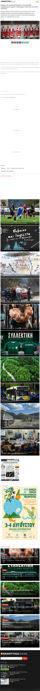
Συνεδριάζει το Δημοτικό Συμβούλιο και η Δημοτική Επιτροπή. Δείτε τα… (15, 453)
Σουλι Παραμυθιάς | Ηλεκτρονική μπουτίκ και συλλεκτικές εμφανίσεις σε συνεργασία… (17, 354)
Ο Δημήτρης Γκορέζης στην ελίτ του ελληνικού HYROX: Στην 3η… (14, 328)
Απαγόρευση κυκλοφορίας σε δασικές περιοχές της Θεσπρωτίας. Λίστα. (15, 380)
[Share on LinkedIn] (17, 42)
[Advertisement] (20, 54)
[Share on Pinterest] (20, 42)
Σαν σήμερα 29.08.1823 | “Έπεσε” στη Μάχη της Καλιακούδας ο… (14, 275)
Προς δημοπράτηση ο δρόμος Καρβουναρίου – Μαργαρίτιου (12, 427)
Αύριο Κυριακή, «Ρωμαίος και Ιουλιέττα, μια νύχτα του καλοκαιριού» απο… (15, 249)
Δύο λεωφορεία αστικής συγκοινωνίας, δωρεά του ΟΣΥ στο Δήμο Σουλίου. (15, 400)
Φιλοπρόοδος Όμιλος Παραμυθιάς (7, 171)
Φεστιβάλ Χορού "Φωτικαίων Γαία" (17, 168)
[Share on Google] (15, 42)
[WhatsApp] (27, 42)
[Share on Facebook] (12, 42)
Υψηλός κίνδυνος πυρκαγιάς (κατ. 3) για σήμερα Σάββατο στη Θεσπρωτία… (15, 301)
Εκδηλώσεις (3, 168)
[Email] (25, 42)
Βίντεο (8, 168)
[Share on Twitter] (22, 42)
